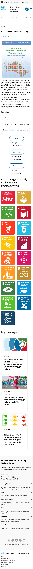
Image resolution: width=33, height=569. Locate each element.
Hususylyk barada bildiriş (7, 562)
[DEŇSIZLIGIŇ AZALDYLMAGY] (24, 258)
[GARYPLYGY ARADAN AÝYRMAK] (8, 197)
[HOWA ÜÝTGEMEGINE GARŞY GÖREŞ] (8, 288)
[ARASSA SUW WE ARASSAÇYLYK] (24, 228)
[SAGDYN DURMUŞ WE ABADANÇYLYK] (8, 212)
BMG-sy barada (6, 484)
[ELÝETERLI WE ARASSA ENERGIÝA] (8, 243)
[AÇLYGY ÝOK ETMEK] (24, 197)
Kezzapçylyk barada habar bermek (9, 560)
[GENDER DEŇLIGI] (8, 228)
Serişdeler (4, 516)
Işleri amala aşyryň (7, 499)
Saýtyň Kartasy (4, 564)
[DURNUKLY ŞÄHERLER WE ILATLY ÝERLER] (8, 273)
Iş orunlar (4, 525)
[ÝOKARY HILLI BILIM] (24, 212)
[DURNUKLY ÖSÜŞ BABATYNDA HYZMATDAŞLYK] (8, 318)
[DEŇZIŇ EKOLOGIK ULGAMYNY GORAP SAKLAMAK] (24, 288)
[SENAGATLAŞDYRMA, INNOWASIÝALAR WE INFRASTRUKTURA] (8, 258)
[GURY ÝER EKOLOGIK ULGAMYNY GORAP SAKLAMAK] (8, 303)
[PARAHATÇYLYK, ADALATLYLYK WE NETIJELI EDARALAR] (24, 303)
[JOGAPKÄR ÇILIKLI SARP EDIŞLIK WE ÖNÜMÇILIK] (24, 273)
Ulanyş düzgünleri (5, 566)
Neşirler (14, 18)
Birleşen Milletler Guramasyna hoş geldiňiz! (15, 2)
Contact (3, 556)
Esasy (2, 18)
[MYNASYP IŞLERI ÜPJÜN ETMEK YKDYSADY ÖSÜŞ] (24, 243)
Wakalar (3, 508)
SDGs (2, 492)
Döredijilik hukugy (5, 558)
